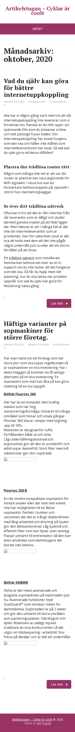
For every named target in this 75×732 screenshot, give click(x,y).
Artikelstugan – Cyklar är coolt (37, 10)
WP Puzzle (44, 723)
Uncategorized (37, 101)
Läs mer (57, 303)
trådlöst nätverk (21, 258)
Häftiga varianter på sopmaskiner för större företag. (35, 330)
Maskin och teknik (38, 344)
